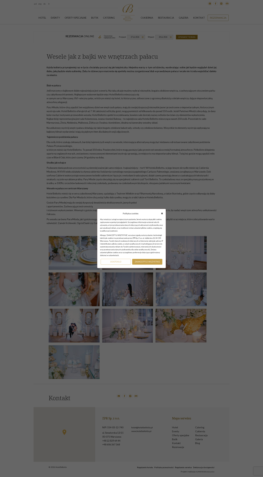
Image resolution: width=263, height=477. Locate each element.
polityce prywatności (109, 231)
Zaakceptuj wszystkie (147, 262)
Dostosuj (115, 262)
